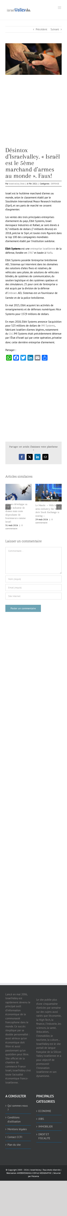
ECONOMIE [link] (44, 1111)
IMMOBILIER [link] (45, 1126)
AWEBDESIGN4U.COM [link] (27, 1173)
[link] (18, 9)
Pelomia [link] (35, 1176)
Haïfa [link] (49, 252)
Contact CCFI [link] (15, 1137)
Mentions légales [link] (17, 1129)
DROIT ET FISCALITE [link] (44, 1136)
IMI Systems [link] (48, 325)
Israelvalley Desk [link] (17, 183)
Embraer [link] (12, 293)
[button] (8, 507)
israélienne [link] (49, 248)
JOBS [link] (41, 1119)
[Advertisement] (33, 113)
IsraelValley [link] (35, 1169)
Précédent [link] (41, 29)
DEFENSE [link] (55, 183)
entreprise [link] (36, 248)
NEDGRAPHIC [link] (45, 1173)
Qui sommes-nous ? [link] (18, 1107)
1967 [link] (30, 252)
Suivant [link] (55, 29)
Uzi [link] (11, 333)
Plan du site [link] (14, 1144)
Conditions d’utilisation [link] (14, 1119)
